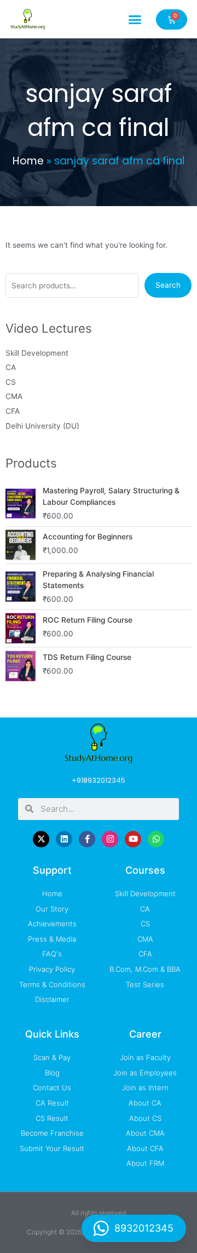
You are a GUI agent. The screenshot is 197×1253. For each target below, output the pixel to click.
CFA (12, 411)
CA (10, 367)
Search (168, 285)
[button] (135, 19)
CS (10, 382)
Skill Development (36, 353)
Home (28, 160)
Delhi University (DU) (42, 426)
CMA (13, 396)
